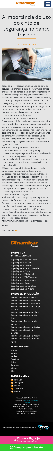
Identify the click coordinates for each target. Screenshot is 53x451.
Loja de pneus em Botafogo (23, 286)
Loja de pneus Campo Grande (25, 268)
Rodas (14, 356)
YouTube (18, 379)
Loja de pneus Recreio (21, 262)
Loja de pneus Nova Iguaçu (23, 280)
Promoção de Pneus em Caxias (25, 327)
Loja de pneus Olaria (20, 271)
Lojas (13, 362)
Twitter (17, 391)
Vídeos (14, 368)
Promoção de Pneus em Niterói (25, 335)
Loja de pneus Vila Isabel (22, 274)
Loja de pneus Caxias (20, 283)
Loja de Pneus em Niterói (22, 289)
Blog (17, 230)
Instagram (19, 382)
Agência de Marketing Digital (26, 427)
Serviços (15, 359)
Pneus (14, 353)
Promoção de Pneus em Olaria (25, 312)
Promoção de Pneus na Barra (24, 297)
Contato (15, 365)
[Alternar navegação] (47, 4)
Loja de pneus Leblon (21, 265)
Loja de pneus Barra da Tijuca (24, 259)
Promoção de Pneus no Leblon (25, 303)
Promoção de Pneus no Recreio (25, 300)
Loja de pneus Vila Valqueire (24, 277)
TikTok (17, 385)
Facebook (18, 388)
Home (14, 350)
